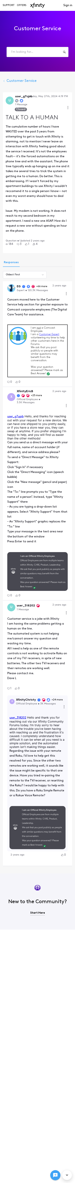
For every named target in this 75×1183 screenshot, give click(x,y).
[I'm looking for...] (64, 52)
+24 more (57, 700)
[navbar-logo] (37, 5)
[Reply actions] (64, 707)
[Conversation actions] (67, 108)
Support (9, 5)
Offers (21, 5)
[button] (9, 244)
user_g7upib (15, 416)
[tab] (11, 263)
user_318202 (17, 717)
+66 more (41, 286)
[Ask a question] (55, 1175)
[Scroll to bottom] (67, 1175)
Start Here (37, 912)
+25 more (36, 395)
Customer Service (22, 81)
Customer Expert (49, 334)
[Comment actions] (66, 294)
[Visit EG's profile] (11, 288)
